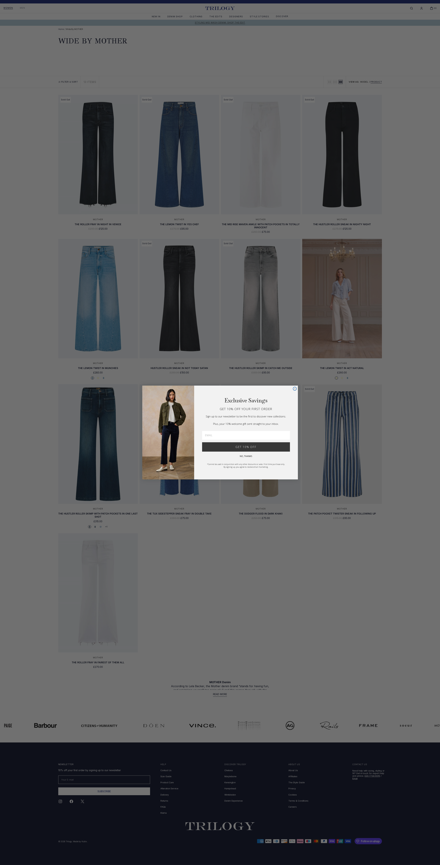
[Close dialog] (295, 388)
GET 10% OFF (245, 447)
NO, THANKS (246, 456)
